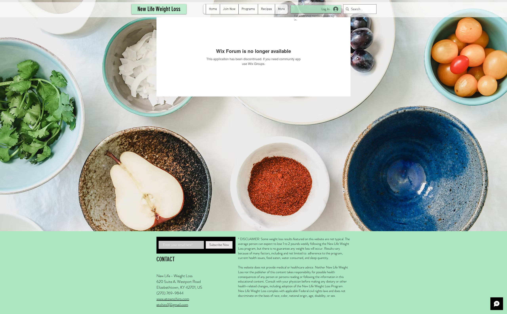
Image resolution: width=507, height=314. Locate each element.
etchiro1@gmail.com (172, 304)
